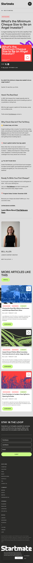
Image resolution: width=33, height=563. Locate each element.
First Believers (12, 114)
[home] (7, 4)
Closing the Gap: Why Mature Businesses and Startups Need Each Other (15, 309)
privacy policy (25, 555)
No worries (19, 557)
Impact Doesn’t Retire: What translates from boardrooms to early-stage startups (15, 353)
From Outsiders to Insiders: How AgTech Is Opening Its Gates (15, 395)
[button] (30, 4)
